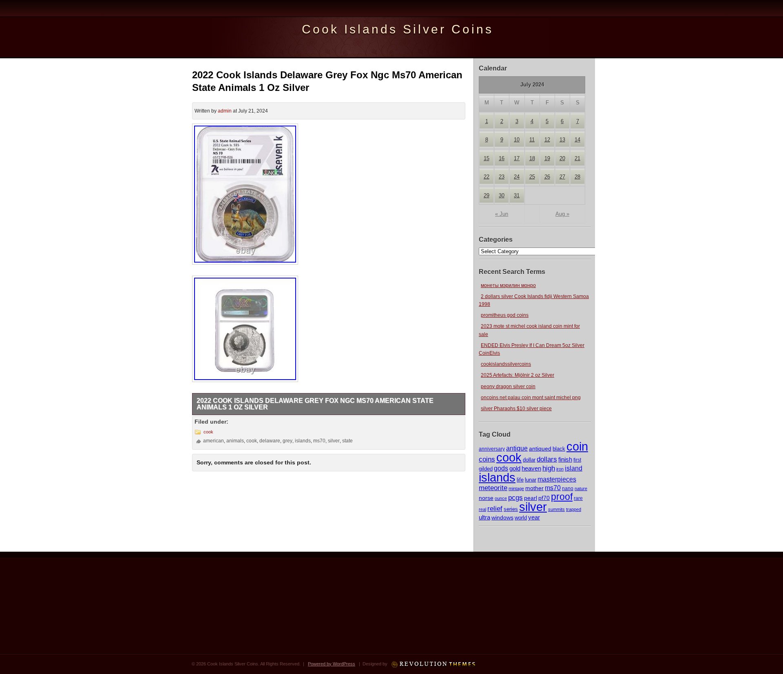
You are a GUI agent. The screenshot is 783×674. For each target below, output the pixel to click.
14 (577, 140)
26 (547, 177)
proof (562, 496)
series (511, 509)
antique (517, 448)
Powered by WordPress (331, 663)
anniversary (492, 449)
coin (577, 446)
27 (562, 177)
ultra (484, 517)
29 (486, 195)
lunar (530, 480)
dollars (547, 459)
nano (567, 488)
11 (532, 140)
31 (517, 195)
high (548, 468)
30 (501, 195)
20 (562, 158)
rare (578, 498)
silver (533, 506)
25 (532, 177)
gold (514, 468)
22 (486, 177)
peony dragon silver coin (508, 386)
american (213, 441)
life (520, 480)
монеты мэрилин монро (508, 285)
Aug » (562, 214)
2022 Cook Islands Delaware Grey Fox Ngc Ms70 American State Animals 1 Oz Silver (315, 404)
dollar (529, 460)
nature (581, 488)
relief (494, 509)
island (573, 468)
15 (486, 158)
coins (487, 459)
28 (577, 177)
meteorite (493, 488)
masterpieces (556, 479)
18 (532, 158)
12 (547, 140)
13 (562, 140)
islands (497, 477)
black (559, 449)
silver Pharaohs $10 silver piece (516, 408)
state (347, 441)
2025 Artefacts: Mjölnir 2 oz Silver (517, 375)
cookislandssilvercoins (506, 364)
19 (547, 158)
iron (560, 468)
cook (509, 457)
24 (517, 177)
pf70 (544, 498)
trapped (573, 509)
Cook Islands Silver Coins (397, 29)
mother (534, 488)
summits (556, 509)
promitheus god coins (505, 315)
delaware (269, 441)
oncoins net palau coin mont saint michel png (531, 397)
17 (517, 158)
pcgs (515, 498)
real (482, 509)
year (534, 517)
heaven (531, 468)
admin (225, 111)
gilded (486, 469)
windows (502, 518)
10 (517, 140)
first (577, 459)
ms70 (553, 487)
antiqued (540, 448)
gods (501, 468)
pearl (530, 498)
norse (486, 498)
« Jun (501, 214)
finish (565, 459)
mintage (516, 488)
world (521, 518)
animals (235, 441)
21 (577, 158)
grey (287, 441)
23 (501, 177)
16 (501, 158)
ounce (501, 498)
